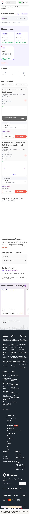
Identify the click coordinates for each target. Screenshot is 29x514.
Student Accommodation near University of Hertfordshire (7, 404)
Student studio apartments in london (22, 346)
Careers (9, 444)
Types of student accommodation (15, 398)
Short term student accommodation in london (23, 351)
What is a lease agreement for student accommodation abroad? (15, 387)
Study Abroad (10, 428)
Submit (22, 483)
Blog (8, 449)
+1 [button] (25, 100)
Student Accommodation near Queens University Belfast (7, 390)
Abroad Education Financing (14, 431)
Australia (7, 458)
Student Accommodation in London (15, 341)
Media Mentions (11, 423)
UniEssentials (10, 425)
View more (6, 366)
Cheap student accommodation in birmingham (23, 363)
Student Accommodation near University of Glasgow (7, 377)
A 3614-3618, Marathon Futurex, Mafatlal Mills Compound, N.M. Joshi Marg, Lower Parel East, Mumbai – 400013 (20, 467)
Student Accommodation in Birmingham (15, 356)
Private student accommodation (15, 376)
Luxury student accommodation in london (23, 357)
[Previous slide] (4, 168)
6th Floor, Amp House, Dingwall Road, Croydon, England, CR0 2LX (20, 459)
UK (5, 454)
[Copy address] (14, 200)
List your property (11, 418)
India (6, 456)
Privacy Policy (7, 495)
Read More (5, 247)
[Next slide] (24, 168)
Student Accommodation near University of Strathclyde (7, 397)
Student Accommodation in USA (7, 351)
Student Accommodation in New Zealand (7, 361)
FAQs (8, 446)
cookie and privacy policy (12, 512)
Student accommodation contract (15, 394)
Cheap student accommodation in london (23, 341)
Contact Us (10, 438)
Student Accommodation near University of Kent (7, 384)
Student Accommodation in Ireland (7, 356)
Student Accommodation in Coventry (15, 346)
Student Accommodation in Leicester (15, 351)
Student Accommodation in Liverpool (15, 361)
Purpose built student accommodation (15, 380)
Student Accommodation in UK (7, 341)
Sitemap (23, 495)
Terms (16, 495)
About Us (9, 436)
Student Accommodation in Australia (7, 346)
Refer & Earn (10, 420)
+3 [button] (25, 155)
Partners (9, 441)
